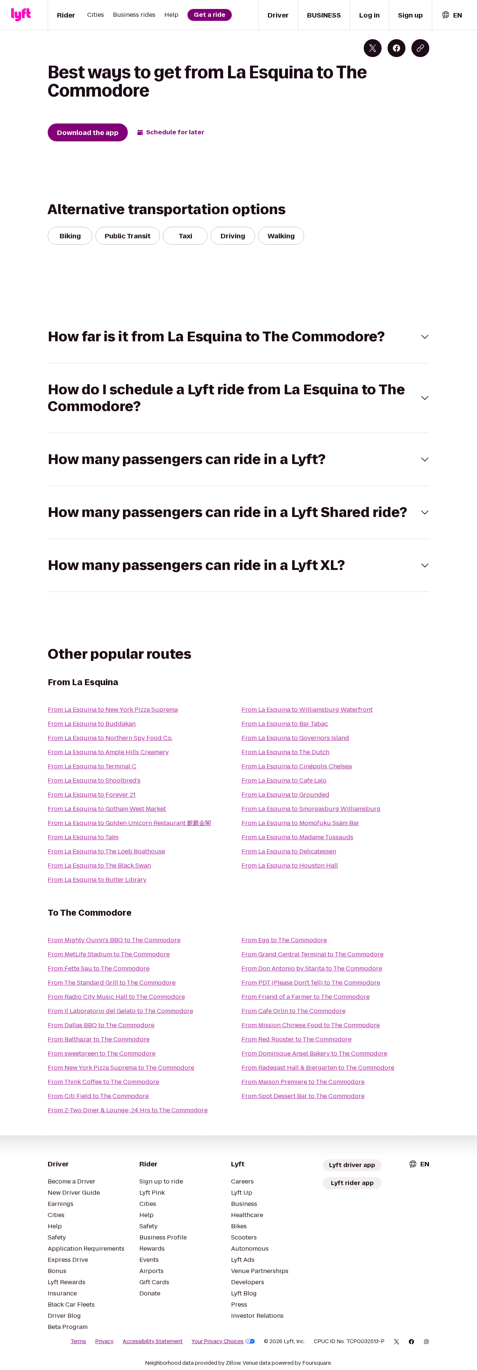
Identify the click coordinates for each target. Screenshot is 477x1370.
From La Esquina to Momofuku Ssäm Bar (300, 823)
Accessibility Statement (153, 1341)
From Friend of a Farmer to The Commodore (305, 997)
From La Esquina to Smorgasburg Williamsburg (310, 809)
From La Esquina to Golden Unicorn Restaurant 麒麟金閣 (129, 823)
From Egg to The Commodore (284, 940)
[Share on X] (373, 48)
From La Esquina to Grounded (285, 794)
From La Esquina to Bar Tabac (284, 724)
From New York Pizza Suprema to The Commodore (121, 1067)
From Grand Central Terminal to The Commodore (312, 954)
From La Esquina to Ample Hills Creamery (108, 752)
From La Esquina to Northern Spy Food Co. (110, 738)
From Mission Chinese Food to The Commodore (310, 1025)
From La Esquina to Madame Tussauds (297, 837)
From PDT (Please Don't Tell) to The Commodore (310, 982)
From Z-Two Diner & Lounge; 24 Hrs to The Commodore (128, 1110)
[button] (238, 336)
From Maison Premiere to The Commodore (302, 1082)
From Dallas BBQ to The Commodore (101, 1025)
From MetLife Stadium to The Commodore (109, 954)
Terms (78, 1341)
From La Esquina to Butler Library (97, 879)
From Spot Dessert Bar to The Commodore (302, 1096)
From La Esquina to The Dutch (285, 752)
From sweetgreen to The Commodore (101, 1053)
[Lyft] (21, 15)
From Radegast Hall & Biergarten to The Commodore (317, 1067)
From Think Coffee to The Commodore (103, 1082)
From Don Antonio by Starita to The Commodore (311, 968)
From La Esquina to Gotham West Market (107, 809)
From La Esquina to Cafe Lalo (283, 780)
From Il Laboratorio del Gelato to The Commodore (120, 1011)
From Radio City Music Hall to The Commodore (116, 997)
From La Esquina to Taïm (83, 837)
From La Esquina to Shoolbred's (94, 780)
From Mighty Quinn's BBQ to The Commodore (114, 940)
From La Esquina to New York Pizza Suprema (113, 709)
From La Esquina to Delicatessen (288, 851)
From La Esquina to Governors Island (295, 738)
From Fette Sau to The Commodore (98, 968)
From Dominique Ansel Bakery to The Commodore (314, 1053)
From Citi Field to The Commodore (98, 1096)
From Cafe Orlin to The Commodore (293, 1011)
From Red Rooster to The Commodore (296, 1039)
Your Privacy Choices (218, 1341)
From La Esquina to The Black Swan (99, 865)
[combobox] (451, 15)
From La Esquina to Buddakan (92, 724)
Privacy (104, 1341)
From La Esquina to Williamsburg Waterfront (307, 709)
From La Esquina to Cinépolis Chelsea (296, 766)
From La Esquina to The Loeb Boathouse (106, 851)
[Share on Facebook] (396, 48)
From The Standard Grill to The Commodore (112, 982)
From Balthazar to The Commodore (98, 1039)
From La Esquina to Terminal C (92, 766)
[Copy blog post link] (420, 48)
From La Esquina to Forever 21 (92, 794)
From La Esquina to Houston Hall (289, 865)
